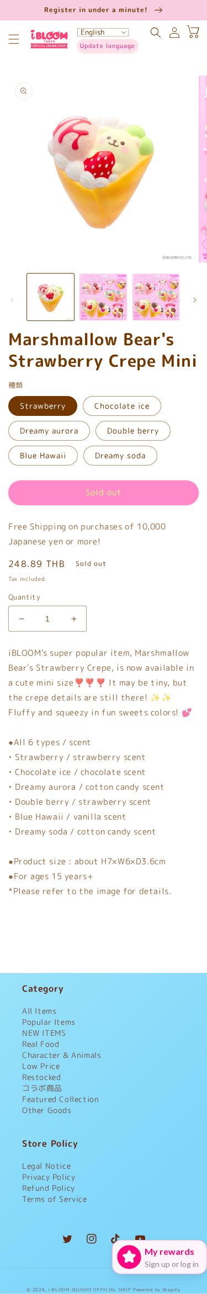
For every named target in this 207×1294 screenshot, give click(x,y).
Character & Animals (61, 1055)
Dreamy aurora (49, 430)
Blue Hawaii (43, 455)
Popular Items (49, 1022)
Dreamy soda (120, 455)
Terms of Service (54, 1199)
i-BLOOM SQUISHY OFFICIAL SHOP (89, 1289)
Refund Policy (48, 1188)
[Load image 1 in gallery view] (50, 297)
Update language (107, 46)
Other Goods (47, 1110)
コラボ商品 (42, 1088)
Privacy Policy (48, 1177)
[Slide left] (12, 300)
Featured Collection (60, 1099)
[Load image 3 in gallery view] (155, 297)
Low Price (41, 1066)
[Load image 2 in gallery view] (102, 297)
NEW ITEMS (44, 1033)
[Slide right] (195, 300)
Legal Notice (46, 1166)
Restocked (41, 1077)
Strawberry (43, 405)
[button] (14, 39)
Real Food (40, 1044)
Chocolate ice (122, 405)
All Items (39, 1011)
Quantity (24, 597)
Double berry (133, 430)
